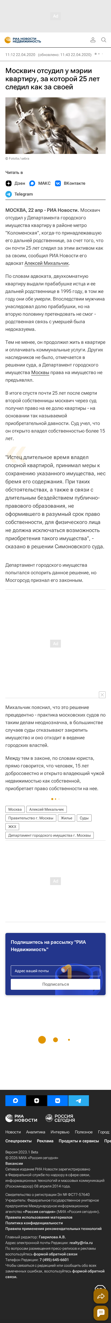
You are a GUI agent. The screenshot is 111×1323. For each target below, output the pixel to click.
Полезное (84, 1132)
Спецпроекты (18, 1141)
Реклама (45, 1141)
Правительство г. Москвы (30, 818)
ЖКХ (12, 826)
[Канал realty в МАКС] (15, 1100)
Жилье (66, 818)
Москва (15, 809)
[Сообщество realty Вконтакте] (57, 1100)
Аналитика (35, 1132)
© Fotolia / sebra (17, 158)
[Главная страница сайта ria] (6, 40)
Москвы (40, 372)
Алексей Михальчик (47, 263)
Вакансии (14, 1163)
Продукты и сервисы (79, 1141)
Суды (84, 818)
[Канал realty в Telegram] (78, 1100)
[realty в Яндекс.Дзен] (36, 1100)
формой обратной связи (55, 1254)
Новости (13, 1132)
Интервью (60, 1132)
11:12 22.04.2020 (20, 54)
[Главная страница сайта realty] (32, 40)
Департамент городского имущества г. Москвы (49, 835)
